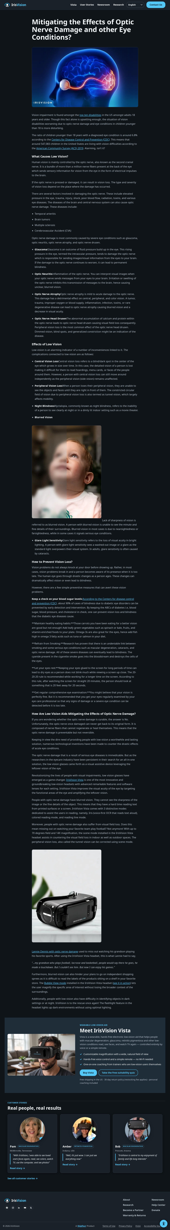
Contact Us (156, 4)
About (126, 1199)
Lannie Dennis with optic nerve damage (55, 951)
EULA (138, 1226)
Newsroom (103, 4)
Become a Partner (133, 1210)
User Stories (87, 4)
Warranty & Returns (134, 1215)
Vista (73, 4)
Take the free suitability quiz (118, 1072)
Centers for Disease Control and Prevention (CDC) (81, 139)
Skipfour (81, 1226)
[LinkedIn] (19, 1207)
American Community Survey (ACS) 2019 (59, 148)
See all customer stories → (23, 1178)
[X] (31, 1207)
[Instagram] (13, 1207)
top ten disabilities (90, 115)
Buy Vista (88, 1072)
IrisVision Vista (74, 779)
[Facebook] (7, 1207)
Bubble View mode (55, 983)
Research (118, 4)
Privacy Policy (125, 1226)
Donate (156, 1210)
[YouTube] (25, 1207)
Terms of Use (108, 1226)
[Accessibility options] (164, 1224)
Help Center (158, 1204)
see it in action (121, 983)
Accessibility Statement (155, 1226)
